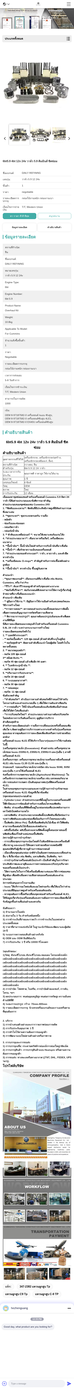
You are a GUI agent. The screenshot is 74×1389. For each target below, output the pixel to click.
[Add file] (4, 1383)
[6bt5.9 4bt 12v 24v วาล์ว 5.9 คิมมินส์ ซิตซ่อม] (36, 86)
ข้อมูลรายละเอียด (19, 227)
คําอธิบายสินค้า (54, 227)
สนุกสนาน (54, 216)
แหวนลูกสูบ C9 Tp (16, 1294)
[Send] (69, 1383)
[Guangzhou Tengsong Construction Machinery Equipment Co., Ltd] (38, 4)
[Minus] (69, 1308)
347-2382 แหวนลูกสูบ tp (35, 1286)
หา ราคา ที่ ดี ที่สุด (19, 216)
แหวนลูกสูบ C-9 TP (47, 1294)
